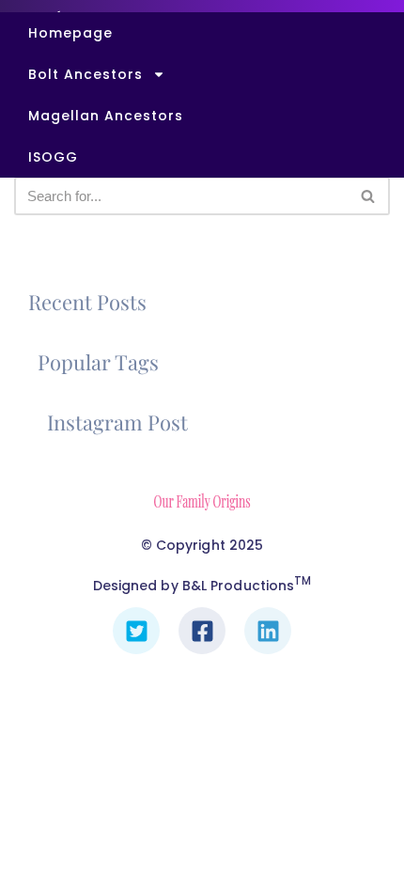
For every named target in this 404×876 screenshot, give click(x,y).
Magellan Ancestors (105, 115)
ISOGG (53, 157)
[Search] (369, 196)
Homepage (70, 32)
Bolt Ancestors (85, 74)
